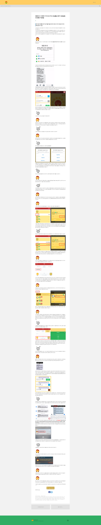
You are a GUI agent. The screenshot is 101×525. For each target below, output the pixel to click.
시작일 (50, 497)
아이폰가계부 (39, 498)
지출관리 (53, 499)
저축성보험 (48, 499)
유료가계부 (61, 498)
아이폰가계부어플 (43, 498)
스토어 (47, 497)
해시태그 (56, 500)
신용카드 (52, 497)
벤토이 (63, 496)
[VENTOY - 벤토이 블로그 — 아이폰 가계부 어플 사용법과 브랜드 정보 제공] (50, 2)
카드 (58, 499)
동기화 (48, 496)
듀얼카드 (51, 496)
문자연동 (58, 496)
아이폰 (58, 497)
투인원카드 (41, 500)
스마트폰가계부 (44, 497)
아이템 (55, 497)
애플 (47, 498)
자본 (40, 499)
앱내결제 (50, 498)
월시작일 (58, 498)
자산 (42, 499)
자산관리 (44, 499)
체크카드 (56, 499)
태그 (38, 500)
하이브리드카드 (52, 500)
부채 (37, 497)
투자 (44, 500)
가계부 (42, 496)
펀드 (45, 500)
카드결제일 (61, 499)
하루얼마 (48, 500)
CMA (36, 496)
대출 (46, 496)
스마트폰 (40, 497)
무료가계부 (54, 496)
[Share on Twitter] (52, 492)
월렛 (55, 498)
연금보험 (53, 498)
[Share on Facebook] (49, 492)
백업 (60, 496)
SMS (40, 496)
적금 (50, 499)
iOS (38, 496)
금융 (44, 496)
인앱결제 (38, 499)
